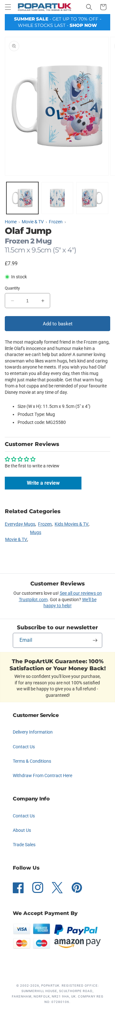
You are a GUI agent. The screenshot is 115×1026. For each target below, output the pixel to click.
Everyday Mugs (20, 524)
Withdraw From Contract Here (42, 775)
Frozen (45, 524)
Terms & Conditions (32, 761)
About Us (22, 830)
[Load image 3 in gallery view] (92, 198)
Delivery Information (33, 732)
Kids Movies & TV (71, 524)
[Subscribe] (95, 640)
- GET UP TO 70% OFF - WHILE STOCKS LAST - (57, 22)
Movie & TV (16, 539)
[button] (8, 7)
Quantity (12, 288)
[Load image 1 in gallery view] (22, 198)
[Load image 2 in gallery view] (57, 198)
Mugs (35, 532)
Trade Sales (24, 844)
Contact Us (24, 746)
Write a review (43, 483)
